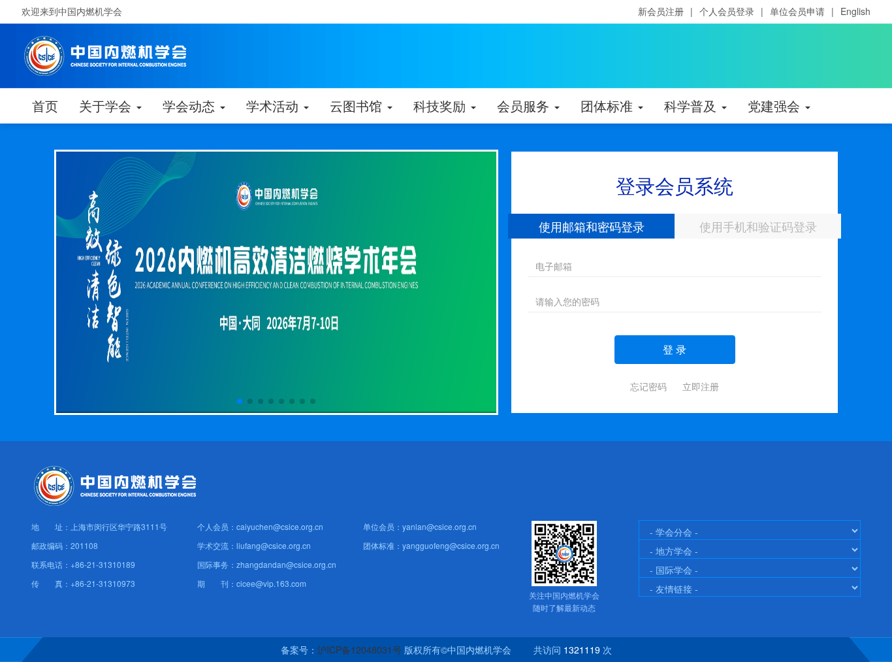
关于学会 (107, 105)
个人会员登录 (726, 11)
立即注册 (700, 386)
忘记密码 (648, 386)
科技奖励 (441, 105)
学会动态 (191, 105)
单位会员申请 (797, 11)
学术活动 (274, 105)
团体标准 (609, 105)
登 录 (674, 349)
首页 (45, 105)
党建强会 (776, 105)
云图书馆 (358, 105)
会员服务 (525, 105)
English (855, 11)
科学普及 (692, 105)
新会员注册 (661, 11)
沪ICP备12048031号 (359, 649)
